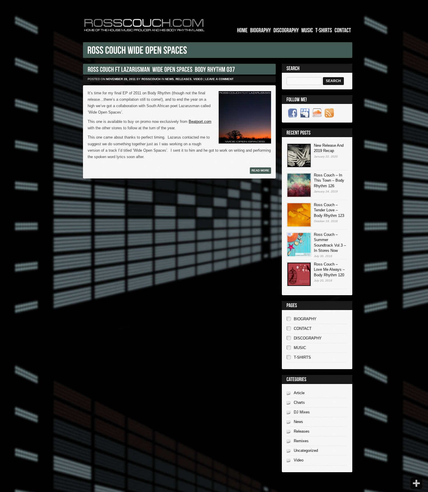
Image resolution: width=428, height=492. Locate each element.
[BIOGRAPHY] (260, 30)
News (169, 79)
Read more (260, 170)
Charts (299, 402)
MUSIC (300, 348)
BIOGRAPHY (305, 319)
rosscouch (151, 79)
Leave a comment (219, 79)
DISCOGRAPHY (308, 338)
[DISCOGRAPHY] (286, 30)
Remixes (301, 441)
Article (299, 393)
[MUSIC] (307, 30)
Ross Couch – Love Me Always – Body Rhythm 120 (329, 269)
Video (198, 79)
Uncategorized (306, 450)
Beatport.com (200, 121)
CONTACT (303, 328)
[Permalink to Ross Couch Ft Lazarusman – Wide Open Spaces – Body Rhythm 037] (161, 69)
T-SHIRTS (302, 357)
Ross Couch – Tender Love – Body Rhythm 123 (329, 210)
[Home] (242, 30)
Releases (184, 79)
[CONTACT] (342, 30)
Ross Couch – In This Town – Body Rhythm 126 (329, 180)
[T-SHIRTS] (323, 30)
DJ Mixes (302, 412)
